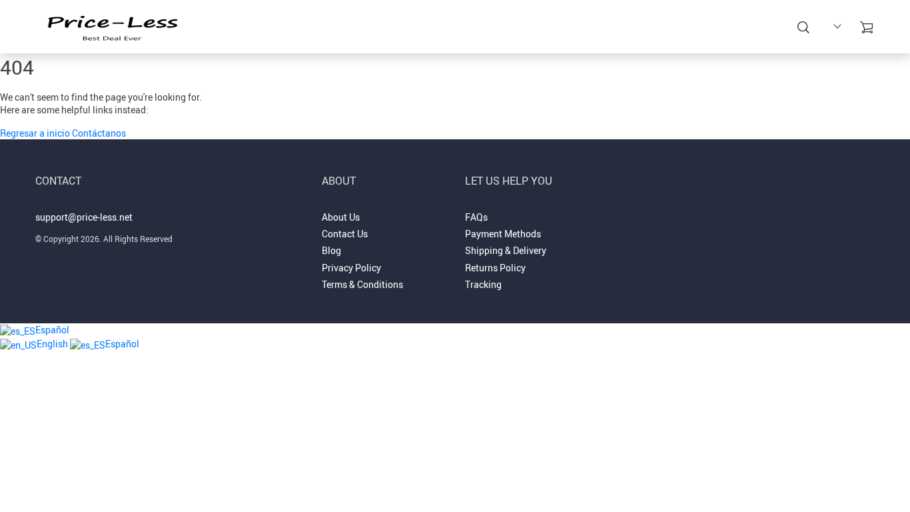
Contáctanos (99, 133)
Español (52, 329)
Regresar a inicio (36, 133)
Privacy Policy (351, 267)
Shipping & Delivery (505, 250)
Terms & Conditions (362, 284)
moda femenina (371, 28)
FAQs (476, 217)
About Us (480, 28)
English (53, 343)
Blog (331, 250)
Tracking (483, 284)
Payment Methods (503, 233)
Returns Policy (495, 267)
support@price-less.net (84, 217)
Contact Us (543, 28)
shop (434, 28)
